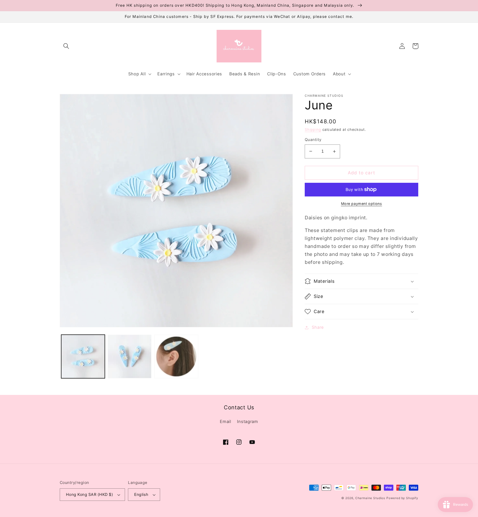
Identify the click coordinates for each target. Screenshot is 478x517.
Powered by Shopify (402, 498)
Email (225, 421)
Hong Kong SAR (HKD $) (89, 494)
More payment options (361, 203)
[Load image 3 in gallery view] (176, 356)
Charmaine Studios (370, 498)
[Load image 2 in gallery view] (129, 356)
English (141, 494)
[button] (66, 46)
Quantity (313, 139)
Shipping (313, 129)
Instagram (247, 421)
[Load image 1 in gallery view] (83, 356)
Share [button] (318, 327)
